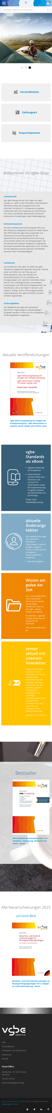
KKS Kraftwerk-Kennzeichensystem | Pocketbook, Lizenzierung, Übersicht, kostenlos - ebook (30, 841)
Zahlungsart (29, 112)
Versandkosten (29, 92)
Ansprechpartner (29, 132)
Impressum (6, 1054)
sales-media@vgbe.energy (13, 1083)
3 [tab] (30, 67)
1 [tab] (22, 67)
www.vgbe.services (10, 1104)
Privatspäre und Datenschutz (14, 1050)
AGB (3, 1042)
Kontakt (5, 1058)
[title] (27, 1109)
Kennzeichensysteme (13, 224)
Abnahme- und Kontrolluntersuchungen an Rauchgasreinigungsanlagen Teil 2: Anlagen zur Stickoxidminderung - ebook (30, 983)
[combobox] (26, 10)
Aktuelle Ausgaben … (36, 561)
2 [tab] (26, 67)
